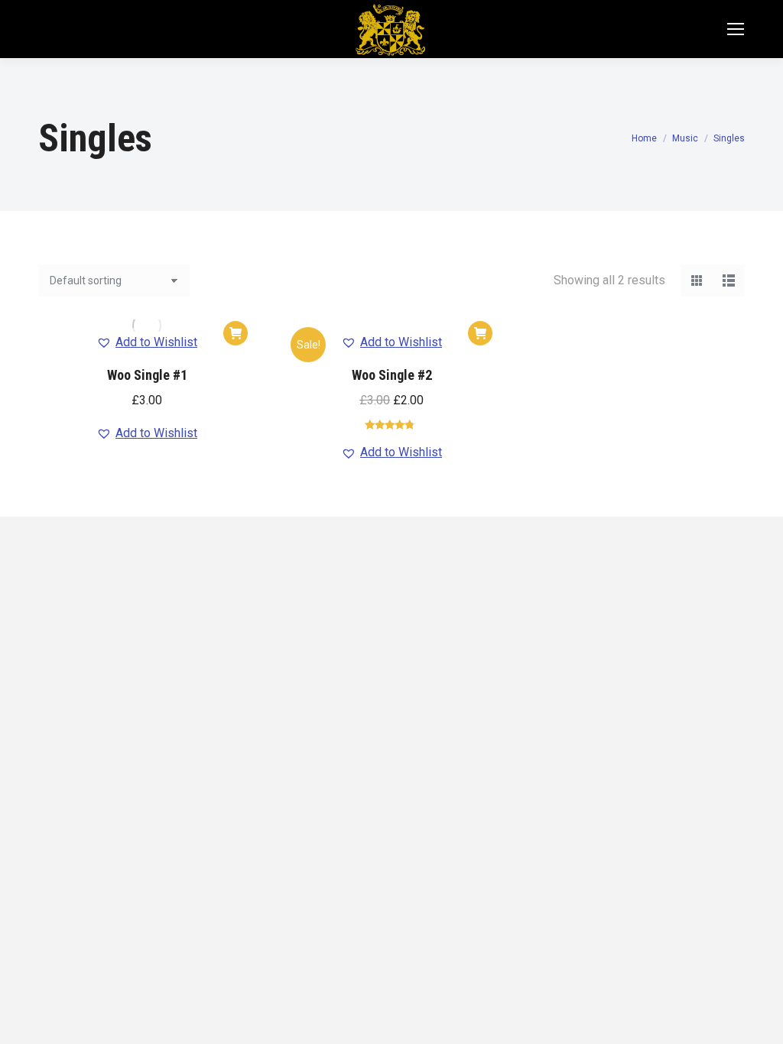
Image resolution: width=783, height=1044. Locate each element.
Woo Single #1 (147, 375)
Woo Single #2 (392, 375)
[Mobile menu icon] (735, 29)
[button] (235, 333)
